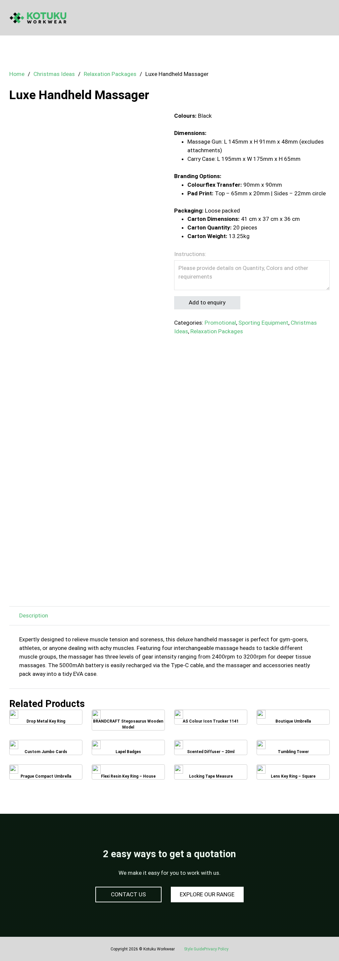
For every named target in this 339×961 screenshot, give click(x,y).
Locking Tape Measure (211, 774)
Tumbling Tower (293, 749)
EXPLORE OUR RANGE (207, 894)
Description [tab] (33, 615)
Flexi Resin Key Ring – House (128, 774)
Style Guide (194, 949)
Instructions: (190, 254)
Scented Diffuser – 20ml (211, 749)
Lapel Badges (128, 749)
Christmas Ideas (54, 74)
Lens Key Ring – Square (293, 774)
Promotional (220, 322)
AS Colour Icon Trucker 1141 (211, 719)
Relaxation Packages (110, 74)
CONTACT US (128, 894)
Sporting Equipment (263, 322)
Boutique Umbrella (293, 719)
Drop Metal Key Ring (46, 719)
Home (16, 74)
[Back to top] (316, 941)
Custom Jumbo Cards (46, 749)
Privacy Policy (216, 949)
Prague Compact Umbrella (45, 774)
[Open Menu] (326, 18)
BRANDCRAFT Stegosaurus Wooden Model (128, 720)
